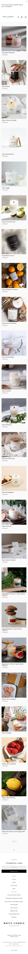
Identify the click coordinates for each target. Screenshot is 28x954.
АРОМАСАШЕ (14, 904)
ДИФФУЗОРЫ (14, 911)
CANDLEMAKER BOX (14, 914)
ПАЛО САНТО (14, 908)
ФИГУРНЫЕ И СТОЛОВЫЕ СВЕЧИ (14, 901)
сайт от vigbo (14, 950)
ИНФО (14, 882)
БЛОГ (14, 888)
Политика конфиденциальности (14, 945)
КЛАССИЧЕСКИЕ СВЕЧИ (14, 895)
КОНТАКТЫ (14, 885)
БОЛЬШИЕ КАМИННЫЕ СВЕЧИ (14, 898)
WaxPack (14, 917)
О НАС (14, 879)
